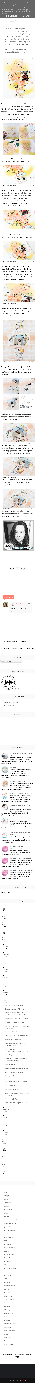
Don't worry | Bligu (12, 1099)
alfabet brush (8, 1282)
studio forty (8, 1209)
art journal (7, 1244)
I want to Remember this (20, 266)
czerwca (6, 992)
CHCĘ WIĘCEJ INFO (12, 16)
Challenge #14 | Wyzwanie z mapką (21, 858)
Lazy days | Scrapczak (13, 1089)
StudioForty (23, 1380)
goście (6, 1289)
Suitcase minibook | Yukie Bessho (16, 1009)
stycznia (7, 1132)
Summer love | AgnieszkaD (14, 1039)
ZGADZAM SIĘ (25, 16)
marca (6, 1117)
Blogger (17, 1357)
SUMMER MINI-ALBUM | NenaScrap (18, 1022)
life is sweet (8, 1265)
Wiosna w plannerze (16, 819)
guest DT (7, 1251)
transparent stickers (10, 1223)
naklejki (6, 1216)
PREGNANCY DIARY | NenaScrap (17, 1081)
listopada (7, 954)
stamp (27, 372)
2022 (4, 932)
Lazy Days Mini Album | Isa (14, 1032)
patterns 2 (7, 1275)
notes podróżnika (10, 1230)
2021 (4, 939)
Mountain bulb (21, 448)
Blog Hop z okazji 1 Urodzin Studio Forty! (21, 833)
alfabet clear (8, 1296)
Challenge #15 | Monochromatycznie (21, 870)
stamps (6, 1206)
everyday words (9, 1254)
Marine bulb (5, 198)
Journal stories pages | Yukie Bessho (17, 1068)
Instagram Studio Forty (11, 702)
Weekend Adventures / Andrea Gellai (18, 1036)
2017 (4, 1164)
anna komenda (9, 1237)
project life (7, 1227)
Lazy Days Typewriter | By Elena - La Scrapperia (18, 1027)
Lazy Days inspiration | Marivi (15, 1005)
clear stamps (8, 1189)
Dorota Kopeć (9, 1344)
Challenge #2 (14, 767)
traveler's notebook (10, 1220)
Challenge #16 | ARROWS (18, 846)
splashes (7, 1292)
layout (6, 1192)
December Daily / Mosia (17, 781)
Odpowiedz (13, 611)
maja (5, 1000)
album (6, 1213)
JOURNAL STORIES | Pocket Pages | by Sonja (18, 1094)
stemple (6, 1196)
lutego (6, 1125)
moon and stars (9, 1313)
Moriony (7, 1310)
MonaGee (7, 1337)
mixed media (8, 1261)
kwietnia (7, 1109)
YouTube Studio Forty (11, 706)
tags (5, 1240)
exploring (7, 1272)
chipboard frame (25, 203)
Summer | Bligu (11, 1064)
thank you (7, 1327)
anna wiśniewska (9, 1330)
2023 (4, 924)
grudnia (6, 946)
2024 (4, 916)
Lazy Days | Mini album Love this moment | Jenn (16, 1044)
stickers (6, 1199)
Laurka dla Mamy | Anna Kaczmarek (17, 1018)
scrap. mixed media (10, 1323)
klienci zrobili (8, 1341)
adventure (7, 1320)
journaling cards (20, 414)
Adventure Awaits (19, 195)
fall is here (7, 1317)
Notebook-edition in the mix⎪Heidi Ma (21, 754)
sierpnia (6, 977)
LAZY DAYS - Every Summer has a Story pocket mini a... (17, 1059)
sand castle (28, 480)
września (7, 969)
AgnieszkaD (8, 1202)
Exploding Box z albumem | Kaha (16, 1055)
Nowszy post (4, 648)
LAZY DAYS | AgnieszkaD (14, 1085)
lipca (5, 985)
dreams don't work (10, 1268)
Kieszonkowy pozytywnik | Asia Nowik (20, 806)
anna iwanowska (9, 1299)
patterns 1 (7, 1306)
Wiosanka (7, 1258)
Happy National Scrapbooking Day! (17, 1103)
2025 (4, 909)
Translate (15, 665)
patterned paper (27, 206)
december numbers (10, 1285)
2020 (4, 1141)
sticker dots (10, 279)
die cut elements (9, 1247)
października (8, 962)
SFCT (6, 1334)
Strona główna (17, 648)
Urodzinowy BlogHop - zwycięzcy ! (21, 793)
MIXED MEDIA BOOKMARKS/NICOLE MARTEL (17, 1050)
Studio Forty (5, 892)
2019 (4, 1149)
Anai (5, 1279)
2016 (4, 1172)
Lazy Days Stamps (18, 313)
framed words (8, 1303)
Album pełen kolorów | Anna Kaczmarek (15, 1077)
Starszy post (30, 648)
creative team (8, 1234)
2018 (4, 1156)
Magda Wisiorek (15, 604)
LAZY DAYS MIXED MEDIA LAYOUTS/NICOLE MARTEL (16, 1014)
